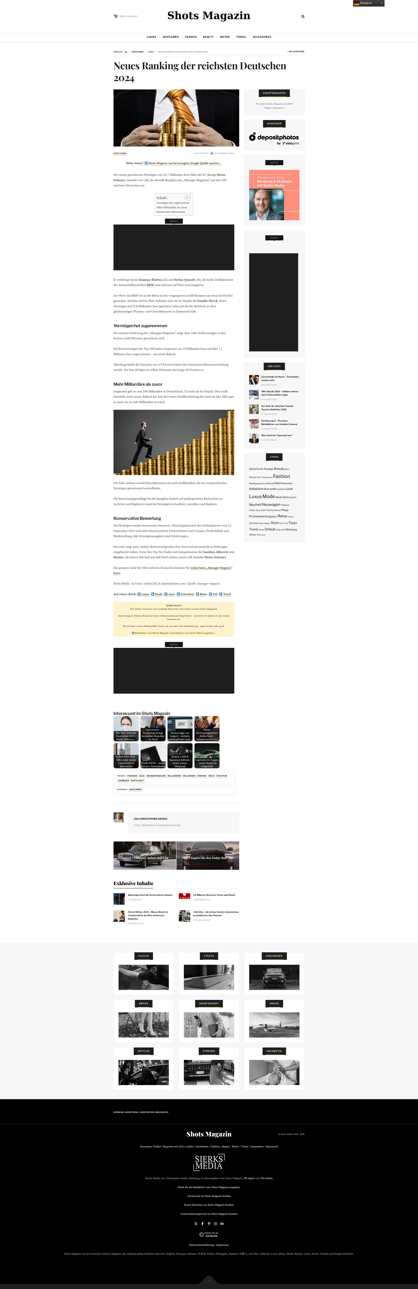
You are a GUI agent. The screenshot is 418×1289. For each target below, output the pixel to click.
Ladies (151, 36)
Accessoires (262, 36)
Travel (241, 36)
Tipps (293, 523)
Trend (227, 594)
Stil (214, 594)
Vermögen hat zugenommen (173, 203)
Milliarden (189, 776)
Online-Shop (255, 510)
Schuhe (291, 517)
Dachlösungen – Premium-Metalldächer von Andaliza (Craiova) (279, 422)
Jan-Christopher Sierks (150, 818)
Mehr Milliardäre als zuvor (172, 207)
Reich (212, 776)
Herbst (262, 483)
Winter (252, 534)
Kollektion (256, 489)
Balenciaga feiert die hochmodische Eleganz (150, 895)
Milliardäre (174, 776)
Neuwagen (271, 504)
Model (279, 497)
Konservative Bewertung (171, 212)
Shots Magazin (209, 1134)
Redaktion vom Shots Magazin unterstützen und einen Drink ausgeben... (175, 633)
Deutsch (365, 3)
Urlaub (270, 529)
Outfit (264, 510)
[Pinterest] (209, 1223)
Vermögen (123, 780)
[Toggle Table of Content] (186, 197)
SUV (281, 523)
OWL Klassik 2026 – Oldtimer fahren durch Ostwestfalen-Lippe (279, 393)
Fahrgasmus (267, 477)
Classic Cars (255, 477)
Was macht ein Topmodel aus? (276, 435)
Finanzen (132, 776)
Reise (203, 594)
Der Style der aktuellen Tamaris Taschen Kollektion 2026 (277, 408)
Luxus (145, 594)
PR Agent (249, 1178)
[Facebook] (202, 1223)
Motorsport (289, 497)
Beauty (208, 36)
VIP (283, 529)
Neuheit (255, 505)
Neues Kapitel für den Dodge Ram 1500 (208, 858)
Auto (171, 594)
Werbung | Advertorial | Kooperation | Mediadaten (140, 1112)
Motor (225, 36)
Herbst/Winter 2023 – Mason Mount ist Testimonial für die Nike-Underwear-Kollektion (148, 915)
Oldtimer (285, 505)
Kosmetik (270, 489)
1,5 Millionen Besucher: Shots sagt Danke (214, 895)
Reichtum (222, 776)
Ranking (201, 776)
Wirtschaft (137, 780)
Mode (158, 594)
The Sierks (266, 1178)
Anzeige (268, 468)
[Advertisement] (174, 247)
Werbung (291, 529)
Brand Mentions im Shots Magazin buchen (209, 1205)
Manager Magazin (156, 776)
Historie (270, 483)
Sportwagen (264, 523)
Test (286, 523)
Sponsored (271, 1146)
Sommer (253, 523)
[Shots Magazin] (209, 15)
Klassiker (287, 483)
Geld (142, 776)
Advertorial (256, 468)
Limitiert (281, 489)
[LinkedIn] (222, 1223)
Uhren (261, 529)
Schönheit (187, 594)
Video (278, 529)
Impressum (222, 1245)
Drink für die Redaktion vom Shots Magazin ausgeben (209, 1187)
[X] (195, 1223)
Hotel (277, 483)
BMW (150, 285)
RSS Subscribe (297, 52)
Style (275, 523)
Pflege (285, 510)
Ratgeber (271, 516)
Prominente (257, 516)
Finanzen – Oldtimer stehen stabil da (143, 858)
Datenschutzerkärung (201, 1245)
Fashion (191, 36)
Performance (274, 510)
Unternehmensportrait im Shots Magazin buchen (209, 1214)
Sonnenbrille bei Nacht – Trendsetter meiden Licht (280, 378)
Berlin (287, 469)
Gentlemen (171, 36)
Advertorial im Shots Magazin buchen (209, 1196)
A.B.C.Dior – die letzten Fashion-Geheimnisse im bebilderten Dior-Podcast (216, 914)
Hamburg (254, 483)
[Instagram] (215, 1223)
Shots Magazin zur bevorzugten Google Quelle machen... (185, 163)
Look (289, 489)
